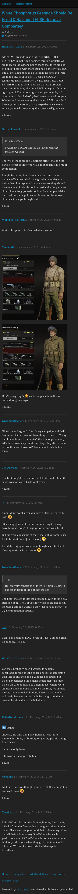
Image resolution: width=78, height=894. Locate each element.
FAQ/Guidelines (38, 874)
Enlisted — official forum (17, 3)
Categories (19, 874)
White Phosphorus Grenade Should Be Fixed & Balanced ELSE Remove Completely (37, 20)
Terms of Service (61, 874)
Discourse (22, 889)
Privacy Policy (10, 880)
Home (5, 874)
